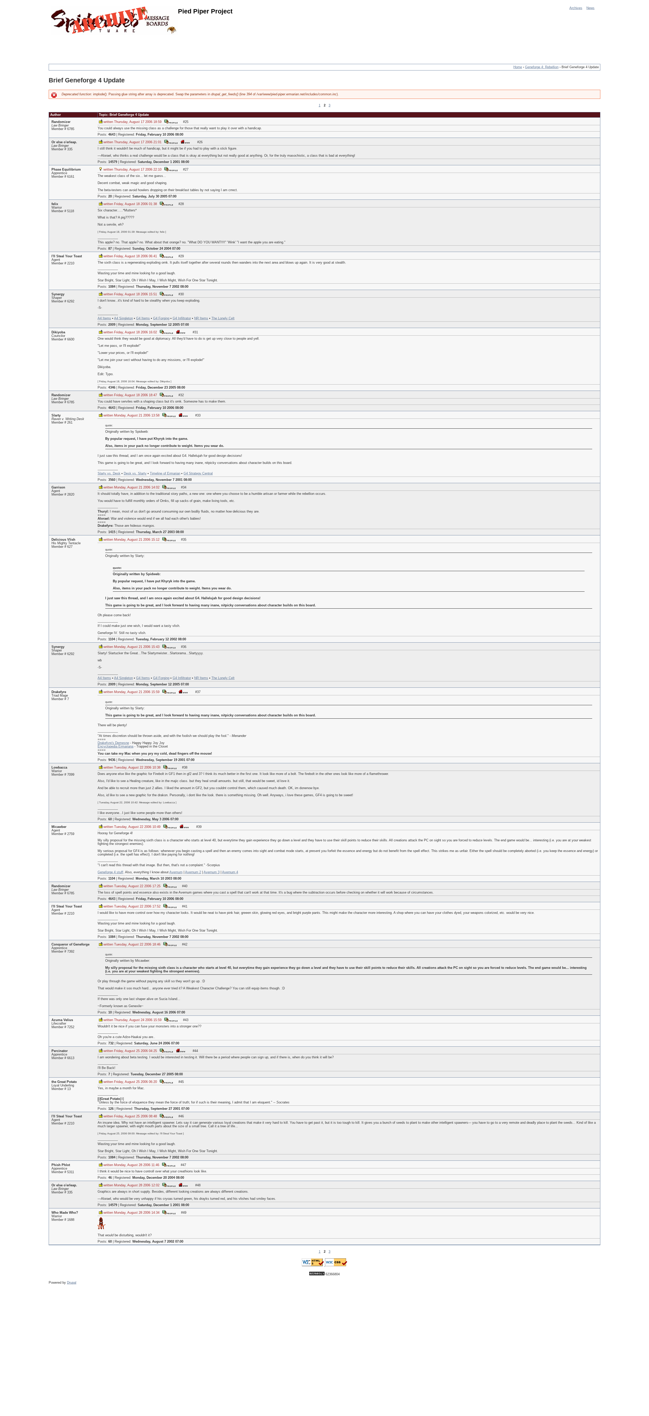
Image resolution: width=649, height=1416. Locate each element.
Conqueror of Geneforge (70, 944)
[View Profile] (171, 121)
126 (111, 1109)
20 (110, 196)
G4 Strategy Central (198, 473)
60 (110, 819)
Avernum (176, 872)
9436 (111, 760)
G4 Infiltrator (182, 318)
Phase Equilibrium (66, 169)
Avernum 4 (230, 872)
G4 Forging (161, 318)
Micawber (58, 827)
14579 (112, 162)
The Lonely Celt (223, 318)
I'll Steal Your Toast (66, 256)
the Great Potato (64, 1082)
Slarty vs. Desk (109, 473)
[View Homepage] (185, 141)
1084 (111, 286)
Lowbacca (59, 767)
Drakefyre (58, 692)
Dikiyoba (58, 332)
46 (110, 1177)
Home (517, 67)
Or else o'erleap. (64, 142)
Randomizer (60, 122)
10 (110, 1012)
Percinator (59, 1051)
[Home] (114, 20)
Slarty (56, 415)
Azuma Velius (62, 1020)
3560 (111, 480)
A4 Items (104, 318)
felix (54, 204)
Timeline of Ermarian (165, 473)
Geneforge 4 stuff (110, 872)
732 (111, 1043)
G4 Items (143, 318)
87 (110, 248)
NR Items (201, 318)
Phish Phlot (60, 1165)
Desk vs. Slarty (135, 473)
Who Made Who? (64, 1212)
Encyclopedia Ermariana (115, 746)
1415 (111, 532)
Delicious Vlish (63, 539)
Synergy (57, 294)
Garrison (58, 487)
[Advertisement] (141, 46)
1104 (111, 639)
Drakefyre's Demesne (113, 743)
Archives (575, 8)
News (590, 8)
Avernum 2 (193, 872)
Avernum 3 (212, 872)
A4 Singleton (123, 318)
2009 (111, 324)
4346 (111, 387)
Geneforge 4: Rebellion (541, 67)
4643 (111, 134)
